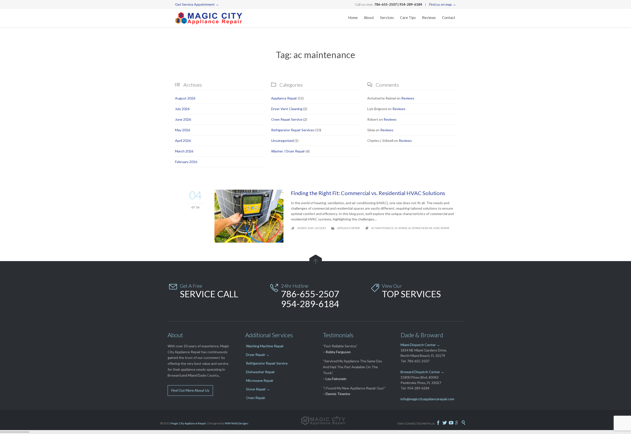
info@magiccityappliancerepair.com (427, 399)
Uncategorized (282, 140)
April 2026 (183, 140)
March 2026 (184, 151)
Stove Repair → (258, 389)
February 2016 (186, 162)
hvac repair (441, 228)
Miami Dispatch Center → (420, 345)
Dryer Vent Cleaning (286, 109)
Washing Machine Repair (265, 346)
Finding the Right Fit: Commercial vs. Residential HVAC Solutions (368, 193)
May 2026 (182, 130)
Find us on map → (442, 4)
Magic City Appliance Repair (188, 423)
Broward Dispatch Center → (422, 372)
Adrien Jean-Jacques (311, 228)
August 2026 (185, 98)
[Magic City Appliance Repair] (209, 18)
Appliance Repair (284, 98)
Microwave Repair (259, 380)
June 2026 (183, 119)
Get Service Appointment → (197, 4)
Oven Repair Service (286, 119)
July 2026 (182, 109)
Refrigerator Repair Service (267, 363)
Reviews (407, 98)
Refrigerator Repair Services (293, 130)
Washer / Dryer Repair (288, 151)
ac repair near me (420, 228)
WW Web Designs (236, 423)
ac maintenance (382, 228)
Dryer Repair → (257, 354)
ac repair (401, 228)
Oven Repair (255, 398)
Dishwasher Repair (260, 372)
